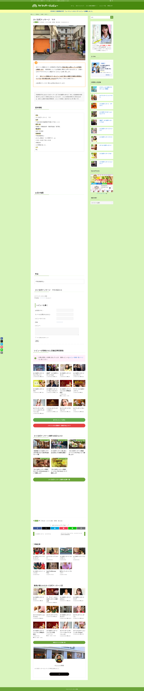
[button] (37, 528)
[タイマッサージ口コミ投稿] (45, 5)
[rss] (110, 1)
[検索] (112, 1)
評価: (36, 322)
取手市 (36, 22)
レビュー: (37, 325)
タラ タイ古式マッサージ (105, 145)
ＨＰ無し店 (42, 22)
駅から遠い (58, 22)
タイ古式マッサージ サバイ (106, 137)
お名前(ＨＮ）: (39, 310)
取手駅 (53, 22)
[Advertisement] (59, 170)
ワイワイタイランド (101, 193)
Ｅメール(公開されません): (42, 314)
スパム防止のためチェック (42, 337)
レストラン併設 (48, 22)
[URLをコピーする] (81, 528)
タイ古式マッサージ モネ (105, 153)
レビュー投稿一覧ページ (76, 357)
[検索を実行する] (111, 17)
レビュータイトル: (40, 318)
